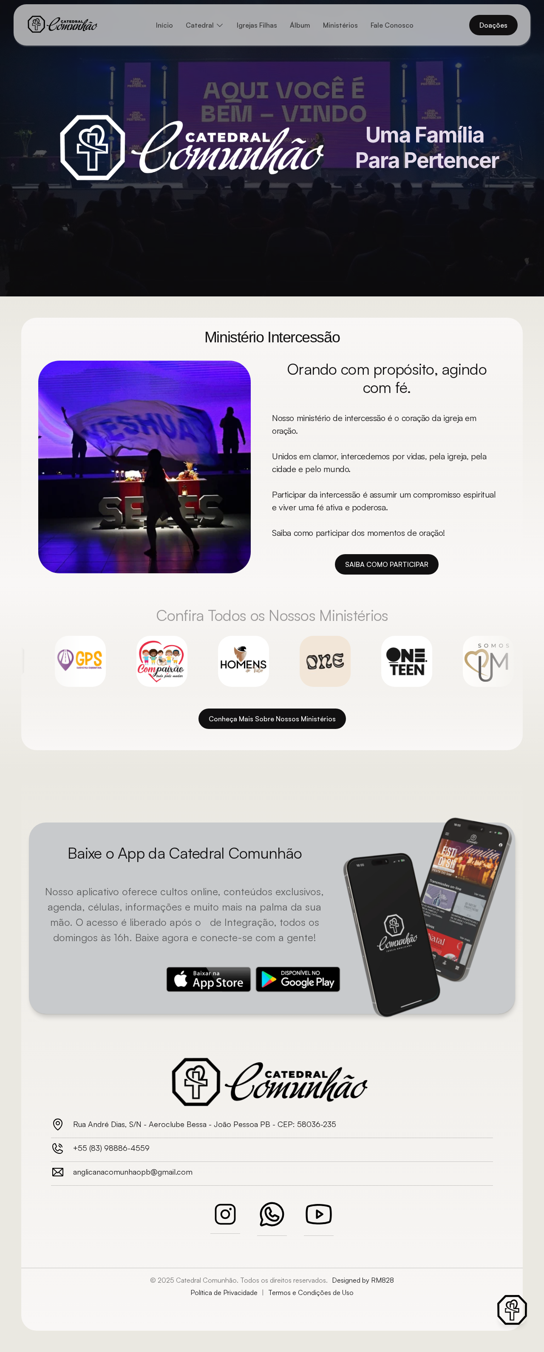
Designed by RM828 (363, 1280)
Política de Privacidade (224, 1292)
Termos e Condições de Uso (311, 1292)
